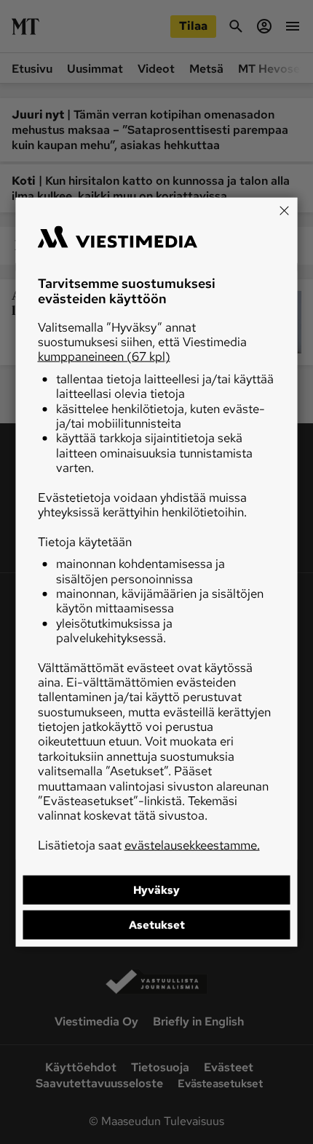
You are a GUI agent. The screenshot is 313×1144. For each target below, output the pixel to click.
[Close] (284, 210)
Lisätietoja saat (149, 844)
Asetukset (157, 925)
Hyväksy (156, 890)
